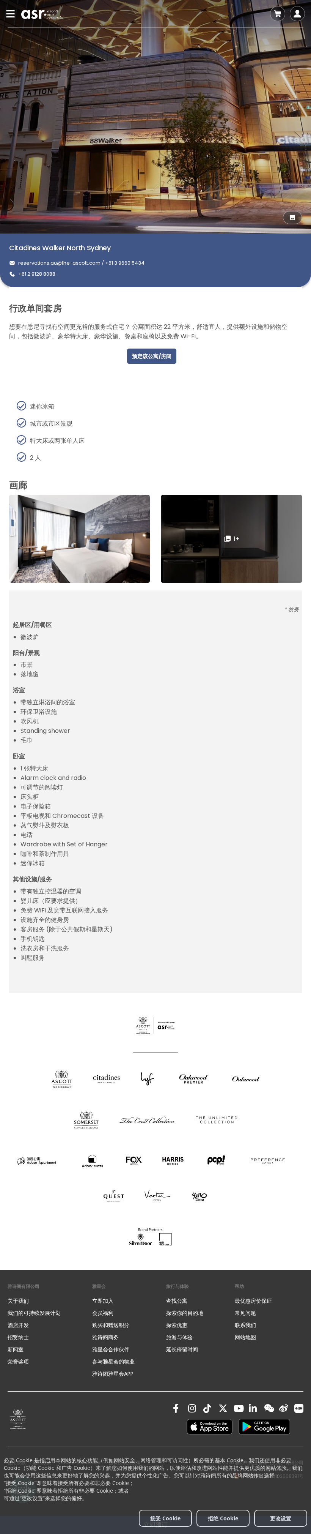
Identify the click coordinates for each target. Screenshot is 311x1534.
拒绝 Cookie (223, 1518)
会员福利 (102, 1313)
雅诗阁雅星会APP (113, 1374)
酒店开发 (18, 1325)
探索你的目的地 (184, 1313)
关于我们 (18, 1301)
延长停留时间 (182, 1349)
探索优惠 (176, 1325)
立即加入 (102, 1301)
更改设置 (280, 1518)
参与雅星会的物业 (113, 1361)
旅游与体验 (180, 1337)
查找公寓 (176, 1301)
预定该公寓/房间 (151, 356)
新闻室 (16, 1349)
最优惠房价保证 (253, 1301)
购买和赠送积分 (110, 1325)
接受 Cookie (165, 1518)
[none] (50, 1301)
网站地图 (245, 1337)
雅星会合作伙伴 (110, 1349)
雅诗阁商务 (105, 1337)
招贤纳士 (18, 1337)
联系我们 (245, 1325)
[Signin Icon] (297, 13)
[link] (18, 1418)
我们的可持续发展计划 (34, 1313)
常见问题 (245, 1313)
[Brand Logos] (61, 1079)
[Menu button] (10, 13)
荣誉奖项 (18, 1361)
